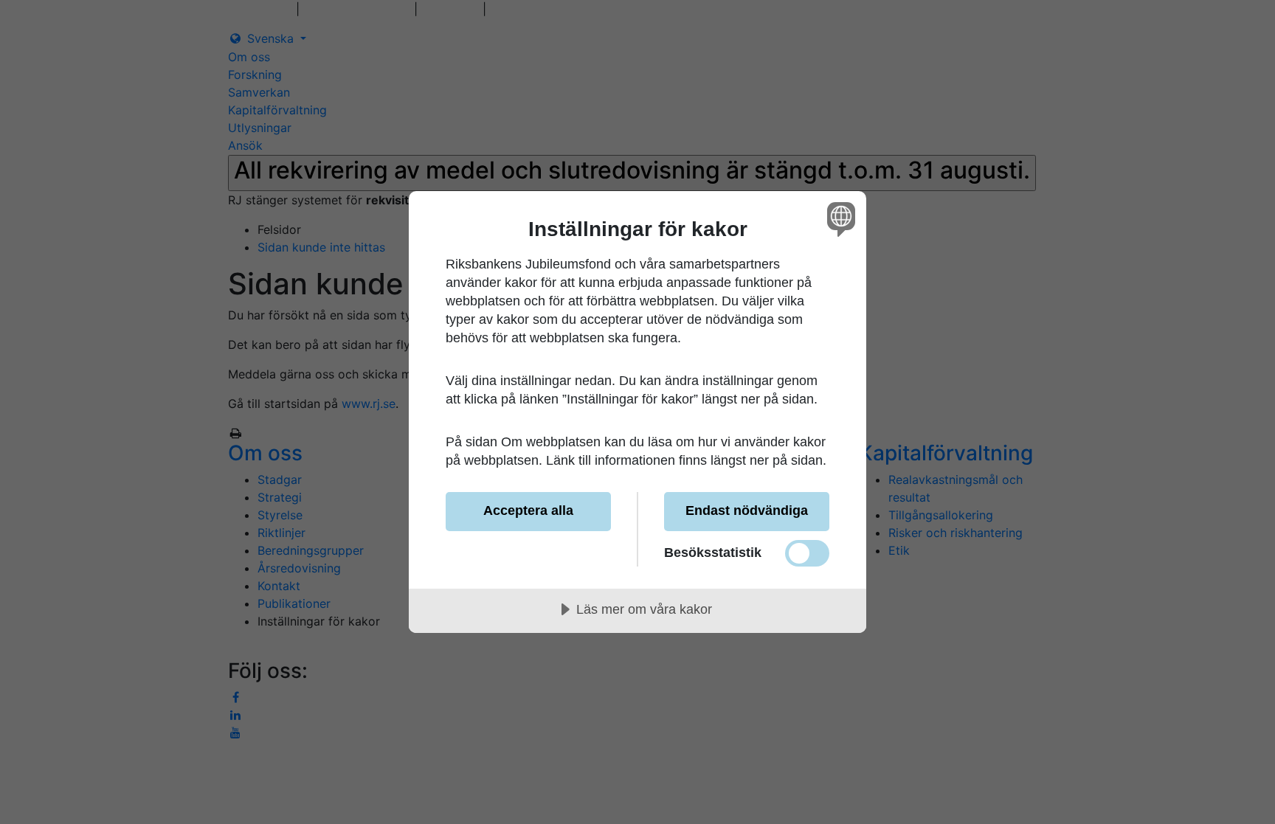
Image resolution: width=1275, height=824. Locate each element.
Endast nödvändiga (746, 510)
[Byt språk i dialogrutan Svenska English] (838, 218)
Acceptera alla (528, 510)
